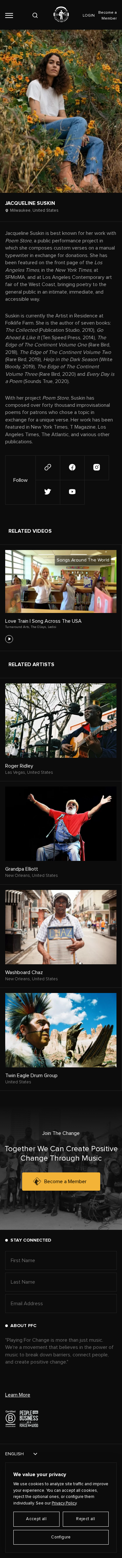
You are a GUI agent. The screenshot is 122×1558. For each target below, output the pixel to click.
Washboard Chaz (24, 972)
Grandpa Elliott (21, 869)
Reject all (85, 1519)
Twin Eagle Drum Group (31, 1075)
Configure (61, 1537)
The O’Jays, (39, 627)
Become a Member (65, 1181)
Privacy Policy (64, 1503)
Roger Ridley (19, 766)
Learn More (17, 1395)
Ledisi (52, 627)
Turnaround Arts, (17, 627)
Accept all (36, 1519)
